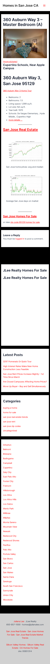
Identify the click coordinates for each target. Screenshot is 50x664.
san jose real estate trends (15, 417)
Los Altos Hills (9, 499)
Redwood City (9, 536)
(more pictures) (10, 61)
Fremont (7, 486)
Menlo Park (8, 508)
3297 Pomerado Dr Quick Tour (17, 361)
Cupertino (7, 467)
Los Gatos (8, 504)
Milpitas (6, 518)
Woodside (7, 600)
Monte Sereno (9, 522)
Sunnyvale (8, 590)
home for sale (9, 412)
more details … (15, 120)
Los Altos (7, 495)
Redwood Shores (11, 540)
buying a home (10, 408)
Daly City (7, 472)
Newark (6, 531)
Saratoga (7, 581)
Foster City (8, 481)
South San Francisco (13, 586)
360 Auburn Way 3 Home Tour (17, 90)
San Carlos (8, 563)
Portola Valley (9, 554)
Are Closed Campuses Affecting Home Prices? (25, 381)
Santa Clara (8, 577)
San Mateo (8, 572)
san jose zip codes (12, 426)
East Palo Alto (9, 476)
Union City (8, 595)
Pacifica (6, 545)
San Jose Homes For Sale (20, 216)
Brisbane (7, 454)
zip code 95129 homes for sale (25, 222)
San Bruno (8, 558)
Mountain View (10, 527)
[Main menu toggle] (44, 5)
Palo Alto (7, 549)
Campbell (7, 463)
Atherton (7, 445)
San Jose (7, 568)
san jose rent (9, 421)
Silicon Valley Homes (16, 644)
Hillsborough (9, 490)
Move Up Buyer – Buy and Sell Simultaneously (24, 386)
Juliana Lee (19, 621)
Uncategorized (10, 430)
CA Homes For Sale (29, 648)
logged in (19, 239)
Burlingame (8, 458)
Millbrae (6, 513)
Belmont (7, 449)
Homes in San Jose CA (20, 5)
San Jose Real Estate (20, 130)
